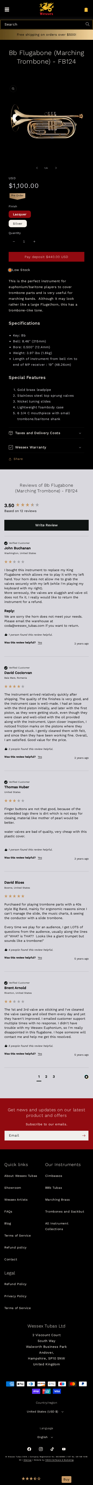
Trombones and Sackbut (64, 1211)
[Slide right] (56, 168)
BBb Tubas (53, 1187)
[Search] (88, 24)
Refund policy (15, 1247)
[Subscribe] (83, 1136)
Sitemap (28, 1460)
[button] (31, 1479)
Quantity (15, 233)
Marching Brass (57, 1199)
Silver (17, 223)
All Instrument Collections (56, 1226)
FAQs (8, 1211)
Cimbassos (53, 1175)
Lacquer (20, 214)
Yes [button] (40, 642)
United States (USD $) (42, 1411)
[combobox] (46, 24)
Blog (7, 1223)
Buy (66, 1479)
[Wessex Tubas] (46, 8)
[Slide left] (37, 168)
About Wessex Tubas (20, 1175)
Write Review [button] (46, 525)
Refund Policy (15, 1284)
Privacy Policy (15, 1296)
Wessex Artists (15, 1199)
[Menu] (7, 9)
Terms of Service (17, 1235)
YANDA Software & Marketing (59, 1460)
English (42, 1437)
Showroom (12, 1187)
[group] (46, 505)
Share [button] (18, 459)
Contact (10, 1259)
